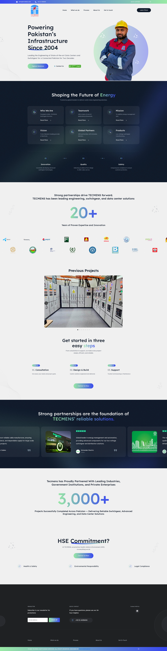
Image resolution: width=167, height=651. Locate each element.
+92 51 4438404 (42, 1)
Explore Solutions (38, 66)
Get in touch (108, 10)
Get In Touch (122, 640)
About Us (96, 10)
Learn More (144, 10)
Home (65, 10)
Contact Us (60, 66)
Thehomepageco (84, 649)
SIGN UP (54, 620)
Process (86, 10)
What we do (75, 10)
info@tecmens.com (25, 1)
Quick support (135, 1)
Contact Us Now (83, 386)
